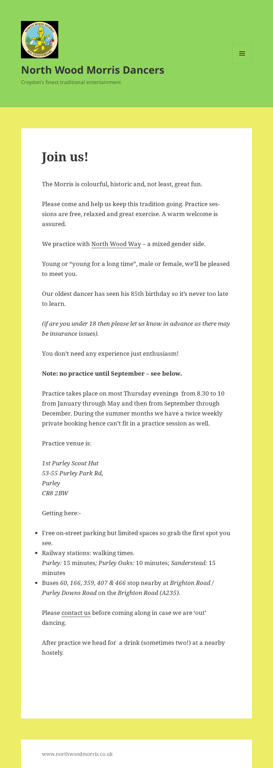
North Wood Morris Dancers (92, 70)
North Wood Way (116, 244)
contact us (76, 612)
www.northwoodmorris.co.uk (77, 754)
